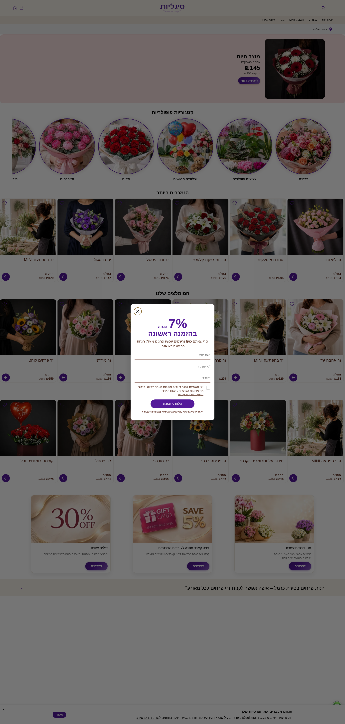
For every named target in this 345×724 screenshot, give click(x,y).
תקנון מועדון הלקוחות (190, 394)
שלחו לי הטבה (172, 403)
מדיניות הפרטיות (189, 390)
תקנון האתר (169, 390)
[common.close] (138, 311)
